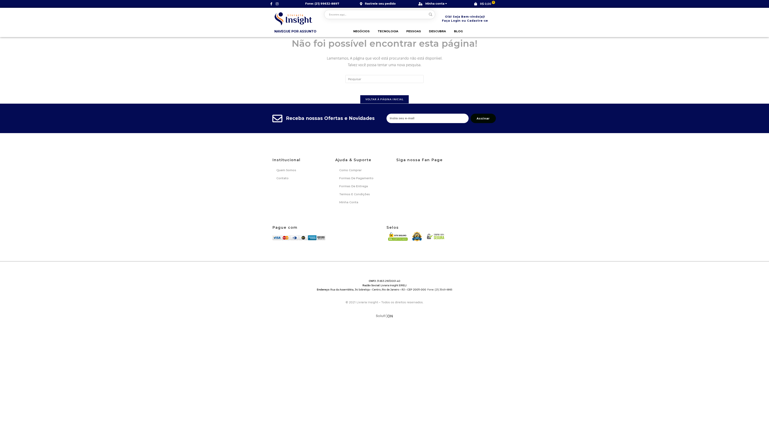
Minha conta (348, 202)
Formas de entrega (353, 186)
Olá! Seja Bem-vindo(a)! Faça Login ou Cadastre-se (465, 18)
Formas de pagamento (356, 178)
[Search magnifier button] (430, 14)
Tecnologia (388, 31)
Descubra (437, 31)
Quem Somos (286, 170)
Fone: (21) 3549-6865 (439, 289)
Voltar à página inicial (384, 99)
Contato (282, 178)
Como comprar (350, 170)
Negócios (361, 31)
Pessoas (413, 31)
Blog (458, 31)
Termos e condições (354, 194)
